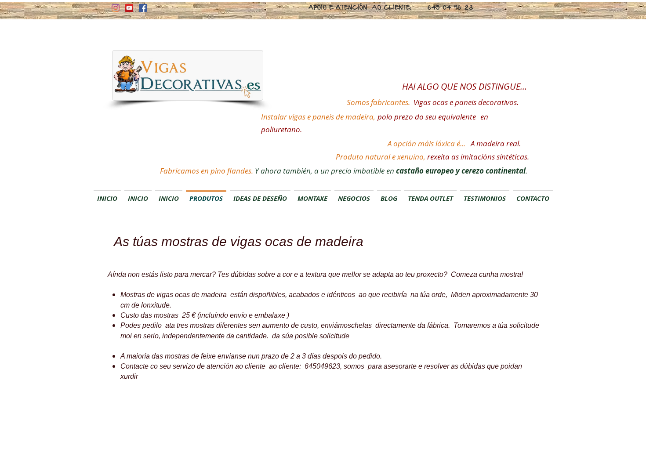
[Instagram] (116, 8)
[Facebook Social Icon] (143, 8)
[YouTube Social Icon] (129, 8)
